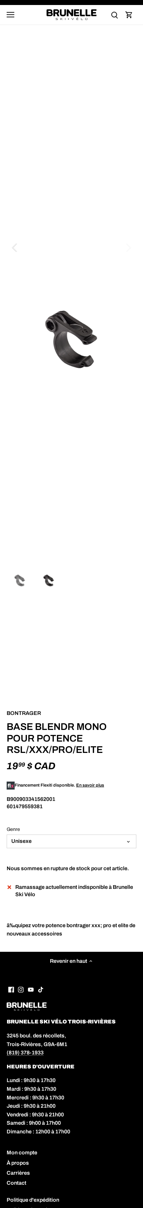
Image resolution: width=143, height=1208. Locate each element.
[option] (71, 340)
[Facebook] (11, 989)
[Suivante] (128, 247)
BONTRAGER (24, 713)
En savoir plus (90, 785)
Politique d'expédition (33, 1200)
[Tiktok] (41, 989)
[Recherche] (114, 15)
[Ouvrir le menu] (10, 14)
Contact (16, 1183)
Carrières (18, 1173)
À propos (18, 1163)
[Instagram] (21, 989)
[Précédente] (15, 247)
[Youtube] (31, 989)
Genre (13, 829)
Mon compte (22, 1152)
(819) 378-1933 (25, 1052)
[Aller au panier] (129, 15)
